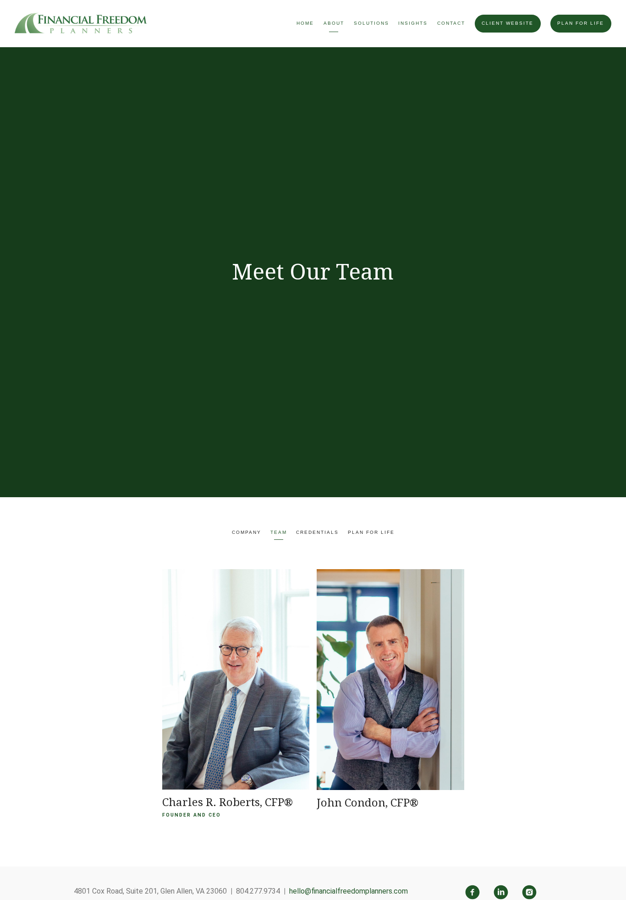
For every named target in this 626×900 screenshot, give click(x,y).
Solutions (371, 23)
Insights (413, 23)
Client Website (507, 23)
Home (305, 23)
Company (246, 532)
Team (278, 532)
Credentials (317, 532)
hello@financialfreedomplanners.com (348, 891)
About (334, 23)
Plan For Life (580, 23)
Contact (451, 23)
